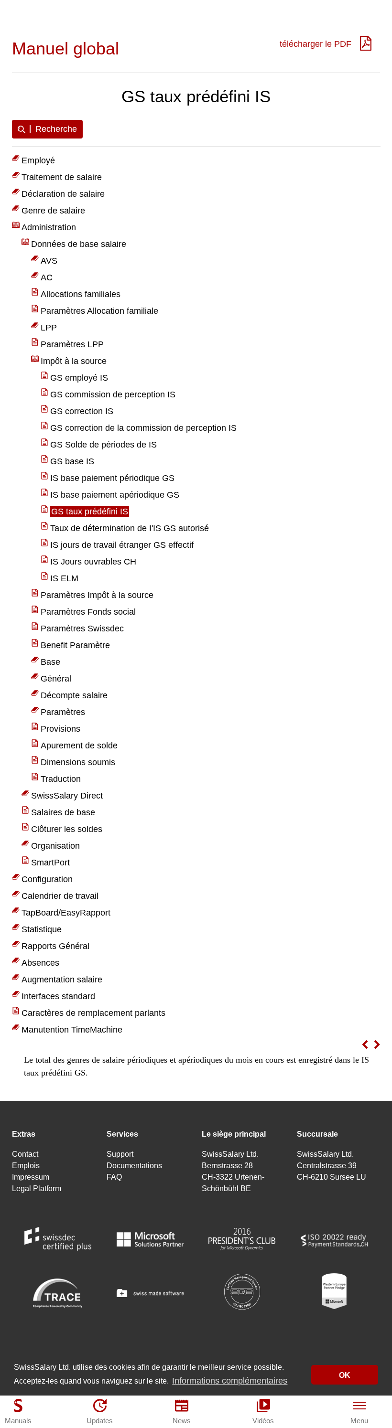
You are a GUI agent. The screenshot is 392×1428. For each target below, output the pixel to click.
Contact (25, 1154)
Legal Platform (36, 1188)
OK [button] (344, 1375)
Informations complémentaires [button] (229, 1380)
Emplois (26, 1166)
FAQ (114, 1177)
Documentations (134, 1166)
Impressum (30, 1177)
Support (120, 1154)
